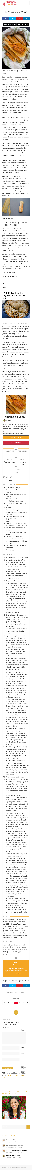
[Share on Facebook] (5, 18)
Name (23, 1047)
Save (17, 1002)
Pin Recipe (17, 442)
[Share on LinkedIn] (26, 18)
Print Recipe (24, 24)
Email (22, 1053)
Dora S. (23, 992)
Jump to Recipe (11, 24)
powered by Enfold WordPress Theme (18, 1167)
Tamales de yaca (16, 11)
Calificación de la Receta (23, 1029)
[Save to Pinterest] (19, 18)
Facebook (17, 973)
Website (23, 1059)
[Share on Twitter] (12, 18)
